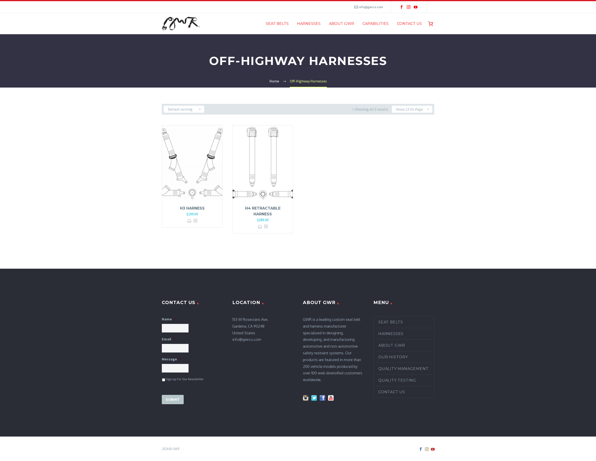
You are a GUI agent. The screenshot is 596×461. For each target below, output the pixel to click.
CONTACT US (409, 23)
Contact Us (391, 392)
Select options (189, 221)
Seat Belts (390, 322)
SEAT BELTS (277, 23)
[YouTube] (415, 7)
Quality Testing (397, 380)
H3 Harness (192, 208)
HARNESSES (309, 23)
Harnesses (390, 334)
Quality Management (403, 368)
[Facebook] (401, 7)
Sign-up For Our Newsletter (185, 379)
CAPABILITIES (375, 23)
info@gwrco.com (371, 7)
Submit (173, 399)
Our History (393, 357)
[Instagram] (408, 7)
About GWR (391, 345)
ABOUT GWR (341, 23)
